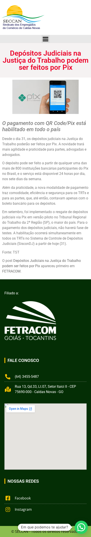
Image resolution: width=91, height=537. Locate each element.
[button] (81, 527)
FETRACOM (11, 271)
